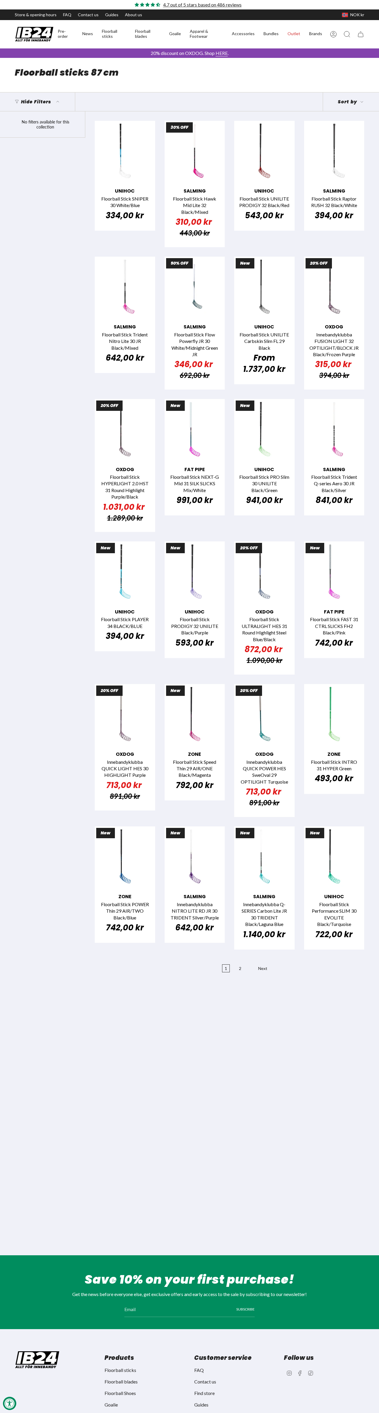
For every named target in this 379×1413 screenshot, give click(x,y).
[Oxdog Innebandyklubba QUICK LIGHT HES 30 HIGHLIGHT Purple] (125, 714)
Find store (204, 1393)
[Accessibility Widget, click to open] (9, 1403)
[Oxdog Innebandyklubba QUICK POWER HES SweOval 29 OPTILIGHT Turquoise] (264, 714)
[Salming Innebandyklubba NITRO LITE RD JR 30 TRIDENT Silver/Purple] (195, 856)
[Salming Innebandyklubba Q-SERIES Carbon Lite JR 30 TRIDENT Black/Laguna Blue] (264, 856)
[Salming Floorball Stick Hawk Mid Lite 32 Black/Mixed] (195, 151)
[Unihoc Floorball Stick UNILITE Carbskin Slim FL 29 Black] (264, 287)
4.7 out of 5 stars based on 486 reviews (202, 4)
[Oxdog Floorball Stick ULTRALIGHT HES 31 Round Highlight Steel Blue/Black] (264, 571)
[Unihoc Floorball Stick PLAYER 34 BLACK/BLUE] (125, 571)
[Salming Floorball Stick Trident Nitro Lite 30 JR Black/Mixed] (125, 287)
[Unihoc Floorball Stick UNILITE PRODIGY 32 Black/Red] (264, 151)
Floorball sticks (120, 1370)
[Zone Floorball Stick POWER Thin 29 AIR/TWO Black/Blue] (125, 856)
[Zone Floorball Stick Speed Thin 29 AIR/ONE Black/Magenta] (195, 714)
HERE (222, 53)
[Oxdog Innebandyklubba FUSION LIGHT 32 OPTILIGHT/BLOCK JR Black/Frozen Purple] (334, 287)
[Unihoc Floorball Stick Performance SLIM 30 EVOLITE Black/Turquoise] (334, 856)
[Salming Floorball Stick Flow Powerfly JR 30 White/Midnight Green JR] (195, 287)
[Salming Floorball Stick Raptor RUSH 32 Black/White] (334, 151)
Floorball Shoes (120, 1393)
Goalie (111, 1404)
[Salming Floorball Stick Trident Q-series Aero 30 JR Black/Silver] (334, 429)
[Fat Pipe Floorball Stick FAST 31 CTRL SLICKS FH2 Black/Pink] (334, 571)
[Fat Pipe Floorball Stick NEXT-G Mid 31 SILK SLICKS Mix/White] (195, 429)
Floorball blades (121, 1381)
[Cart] (360, 34)
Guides (111, 14)
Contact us (88, 14)
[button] (65, 34)
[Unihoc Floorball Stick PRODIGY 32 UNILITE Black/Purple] (195, 571)
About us (133, 14)
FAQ (67, 14)
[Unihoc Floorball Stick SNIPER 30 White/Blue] (125, 151)
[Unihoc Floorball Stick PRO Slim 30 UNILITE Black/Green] (264, 429)
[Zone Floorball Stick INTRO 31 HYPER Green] (334, 714)
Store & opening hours (36, 14)
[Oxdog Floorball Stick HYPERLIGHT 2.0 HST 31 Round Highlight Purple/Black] (125, 429)
